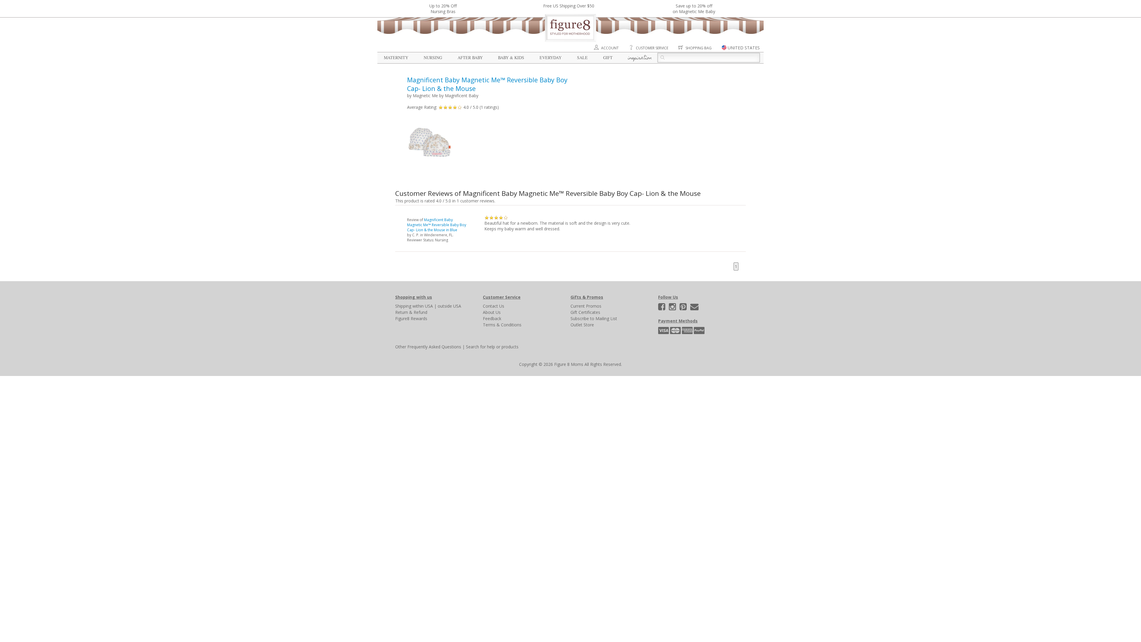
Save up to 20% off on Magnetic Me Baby (694, 8)
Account (610, 48)
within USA (422, 306)
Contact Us (493, 306)
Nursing (433, 57)
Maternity (396, 57)
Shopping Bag (698, 48)
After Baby (470, 57)
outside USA (449, 306)
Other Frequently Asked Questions (428, 347)
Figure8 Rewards (411, 318)
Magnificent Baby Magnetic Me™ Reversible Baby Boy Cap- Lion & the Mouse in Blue (436, 224)
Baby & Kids (511, 57)
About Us (492, 312)
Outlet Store (582, 325)
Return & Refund (411, 312)
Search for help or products (492, 347)
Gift (608, 57)
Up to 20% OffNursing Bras (443, 8)
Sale (582, 57)
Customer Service (652, 48)
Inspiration (640, 58)
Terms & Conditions (502, 325)
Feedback (492, 318)
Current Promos (585, 306)
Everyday (551, 57)
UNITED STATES (744, 48)
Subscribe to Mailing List (593, 318)
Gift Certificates (585, 312)
